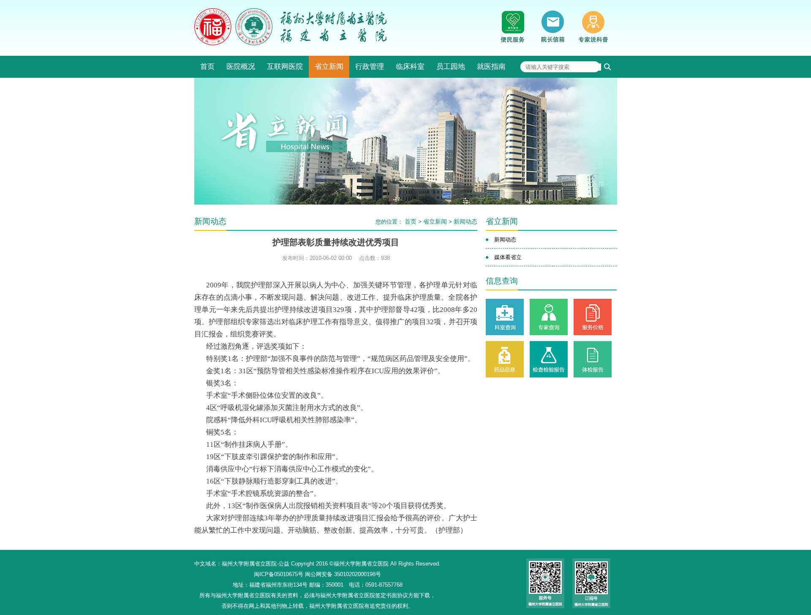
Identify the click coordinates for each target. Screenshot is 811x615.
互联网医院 (285, 67)
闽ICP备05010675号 (278, 574)
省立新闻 (329, 67)
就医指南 (491, 67)
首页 (207, 67)
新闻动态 (465, 221)
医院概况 (240, 67)
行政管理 (369, 67)
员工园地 (450, 67)
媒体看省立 (508, 257)
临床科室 (410, 67)
